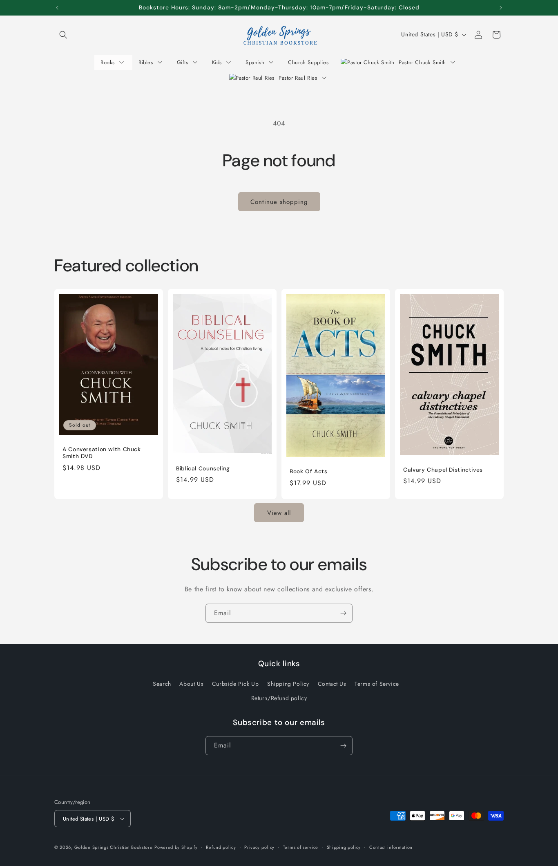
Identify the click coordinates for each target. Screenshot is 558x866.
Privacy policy (259, 847)
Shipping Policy (288, 684)
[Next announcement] (501, 8)
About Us (191, 684)
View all (279, 512)
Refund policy (221, 847)
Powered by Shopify (176, 847)
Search (162, 684)
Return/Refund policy (279, 698)
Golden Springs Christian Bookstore (113, 847)
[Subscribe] (343, 613)
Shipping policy (344, 847)
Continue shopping (279, 201)
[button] (63, 35)
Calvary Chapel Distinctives (443, 469)
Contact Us (332, 684)
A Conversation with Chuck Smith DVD (101, 453)
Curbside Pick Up (235, 684)
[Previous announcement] (57, 8)
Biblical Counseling (203, 468)
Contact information (391, 847)
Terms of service (300, 847)
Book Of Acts (309, 471)
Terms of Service (377, 684)
